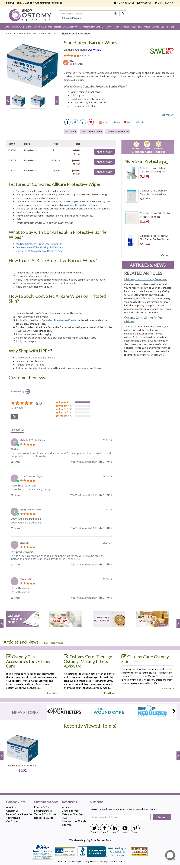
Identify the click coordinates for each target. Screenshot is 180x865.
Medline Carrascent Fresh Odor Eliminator (39, 243)
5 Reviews (85, 55)
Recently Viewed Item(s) (90, 726)
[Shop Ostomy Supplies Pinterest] (135, 828)
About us (11, 807)
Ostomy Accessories (112, 26)
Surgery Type (144, 26)
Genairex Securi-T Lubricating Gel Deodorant (40, 247)
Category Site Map (72, 814)
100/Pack (55, 170)
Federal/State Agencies (19, 814)
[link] (91, 122)
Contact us (12, 810)
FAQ (64, 817)
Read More (166, 114)
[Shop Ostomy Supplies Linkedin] (83, 122)
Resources (69, 802)
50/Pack (55, 160)
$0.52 (77, 153)
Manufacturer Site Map (74, 821)
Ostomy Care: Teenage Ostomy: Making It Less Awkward (88, 661)
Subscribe (97, 802)
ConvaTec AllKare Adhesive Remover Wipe (39, 250)
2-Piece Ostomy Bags (36, 26)
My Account (146, 2)
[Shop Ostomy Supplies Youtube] (125, 828)
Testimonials (13, 817)
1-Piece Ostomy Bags (14, 26)
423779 (12, 160)
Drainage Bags (158, 26)
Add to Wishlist (136, 122)
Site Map (67, 824)
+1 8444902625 (125, 2)
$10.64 (145, 244)
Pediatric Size (54, 26)
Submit (162, 817)
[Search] (122, 13)
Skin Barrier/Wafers (72, 26)
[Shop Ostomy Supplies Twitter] (94, 828)
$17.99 (145, 176)
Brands (170, 26)
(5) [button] (71, 402)
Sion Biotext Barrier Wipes (90, 42)
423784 (12, 150)
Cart (160, 2)
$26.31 (76, 163)
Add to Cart (105, 151)
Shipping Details (43, 810)
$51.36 (76, 173)
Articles (66, 807)
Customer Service (46, 802)
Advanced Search (71, 18)
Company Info (15, 802)
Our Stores (12, 821)
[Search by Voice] (115, 13)
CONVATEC (94, 49)
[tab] (17, 430)
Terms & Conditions (45, 814)
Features (70, 131)
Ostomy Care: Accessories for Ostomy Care (28, 661)
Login (170, 2)
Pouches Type (129, 26)
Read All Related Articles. (51, 642)
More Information (90, 131)
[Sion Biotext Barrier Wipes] (32, 64)
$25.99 (145, 199)
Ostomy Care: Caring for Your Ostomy (144, 319)
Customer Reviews (116, 131)
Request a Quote (43, 817)
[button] (14, 416)
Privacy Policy (41, 807)
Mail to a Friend (111, 122)
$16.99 (145, 221)
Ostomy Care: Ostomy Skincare (145, 279)
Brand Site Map (70, 810)
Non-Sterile (30, 150)
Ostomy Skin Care (91, 26)
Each (55, 150)
